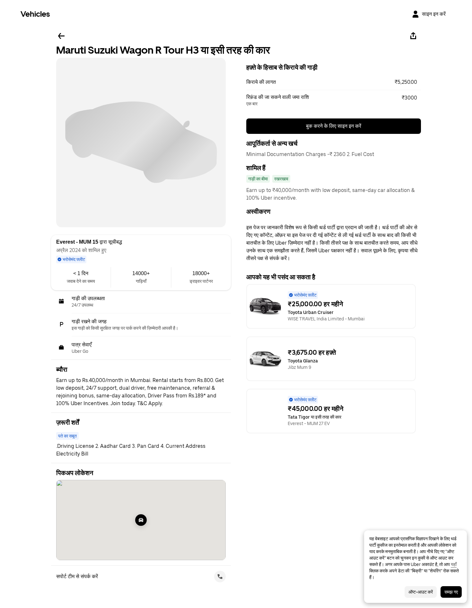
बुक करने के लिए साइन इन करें (333, 126)
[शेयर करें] (413, 36)
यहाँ (454, 564)
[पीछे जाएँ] (61, 36)
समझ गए (451, 592)
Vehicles (35, 14)
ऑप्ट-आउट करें (420, 592)
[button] (333, 82)
